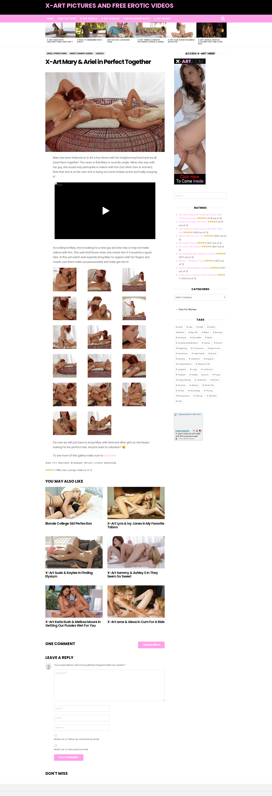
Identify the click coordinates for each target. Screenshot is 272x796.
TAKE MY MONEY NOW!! (136, 18)
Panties (181, 374)
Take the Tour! (66, 18)
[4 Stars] (52, 470)
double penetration (188, 342)
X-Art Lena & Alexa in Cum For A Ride (135, 622)
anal (180, 327)
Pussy (217, 374)
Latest (220, 9)
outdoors (208, 369)
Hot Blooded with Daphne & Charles (197, 253)
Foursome (198, 348)
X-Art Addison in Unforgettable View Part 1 (60, 41)
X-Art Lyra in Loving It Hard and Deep (198, 275)
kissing (181, 358)
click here (110, 455)
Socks (181, 390)
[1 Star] (46, 470)
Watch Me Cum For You (191, 236)
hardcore (183, 353)
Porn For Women (187, 309)
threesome (183, 395)
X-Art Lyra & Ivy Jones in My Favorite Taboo (135, 525)
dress (207, 342)
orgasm (182, 369)
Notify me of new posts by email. (71, 749)
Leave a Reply (151, 644)
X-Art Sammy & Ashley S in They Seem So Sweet (132, 574)
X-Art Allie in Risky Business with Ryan (181, 41)
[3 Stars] (50, 470)
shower (182, 385)
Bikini (206, 332)
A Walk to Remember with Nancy (89, 41)
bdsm (212, 327)
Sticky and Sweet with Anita (193, 221)
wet (180, 401)
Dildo (209, 337)
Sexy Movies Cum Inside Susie (118, 41)
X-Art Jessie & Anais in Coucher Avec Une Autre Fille (210, 42)
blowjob (182, 337)
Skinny (195, 385)
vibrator (213, 395)
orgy (194, 369)
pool (206, 374)
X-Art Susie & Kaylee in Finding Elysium (69, 574)
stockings (195, 390)
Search (222, 19)
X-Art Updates (110, 18)
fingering (182, 348)
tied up (199, 395)
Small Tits (209, 385)
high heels (199, 353)
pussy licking (94, 463)
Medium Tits (204, 364)
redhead (111, 463)
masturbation (185, 364)
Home (50, 18)
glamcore (215, 348)
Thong (209, 390)
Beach (181, 332)
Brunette (197, 337)
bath (200, 327)
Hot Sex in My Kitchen (190, 246)
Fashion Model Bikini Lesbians (194, 267)
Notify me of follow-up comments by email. (76, 739)
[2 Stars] (48, 470)
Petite (195, 374)
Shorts (215, 379)
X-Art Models (88, 18)
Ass (190, 327)
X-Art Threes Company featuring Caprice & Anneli (151, 41)
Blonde (64, 463)
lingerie (210, 358)
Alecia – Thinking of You (191, 260)
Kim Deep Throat (187, 243)
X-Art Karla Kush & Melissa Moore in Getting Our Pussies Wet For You (73, 624)
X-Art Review (162, 18)
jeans (213, 353)
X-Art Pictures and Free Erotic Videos (109, 5)
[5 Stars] (54, 470)
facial (219, 342)
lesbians (78, 463)
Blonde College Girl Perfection (68, 523)
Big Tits (52, 463)
